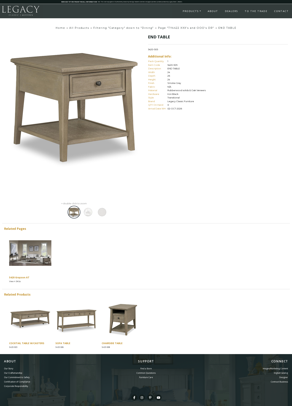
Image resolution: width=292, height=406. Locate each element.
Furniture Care (146, 377)
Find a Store (146, 368)
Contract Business (279, 381)
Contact (281, 11)
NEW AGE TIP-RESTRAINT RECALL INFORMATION (79, 2)
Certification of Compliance (17, 381)
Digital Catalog (281, 373)
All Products (79, 27)
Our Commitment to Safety (17, 377)
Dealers (231, 11)
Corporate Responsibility (16, 386)
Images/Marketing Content (275, 368)
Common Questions (146, 373)
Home (60, 27)
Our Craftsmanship (13, 373)
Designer (283, 377)
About (213, 11)
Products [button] (191, 11)
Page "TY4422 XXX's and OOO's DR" (186, 27)
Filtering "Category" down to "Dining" (123, 27)
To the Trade (256, 11)
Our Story (8, 368)
